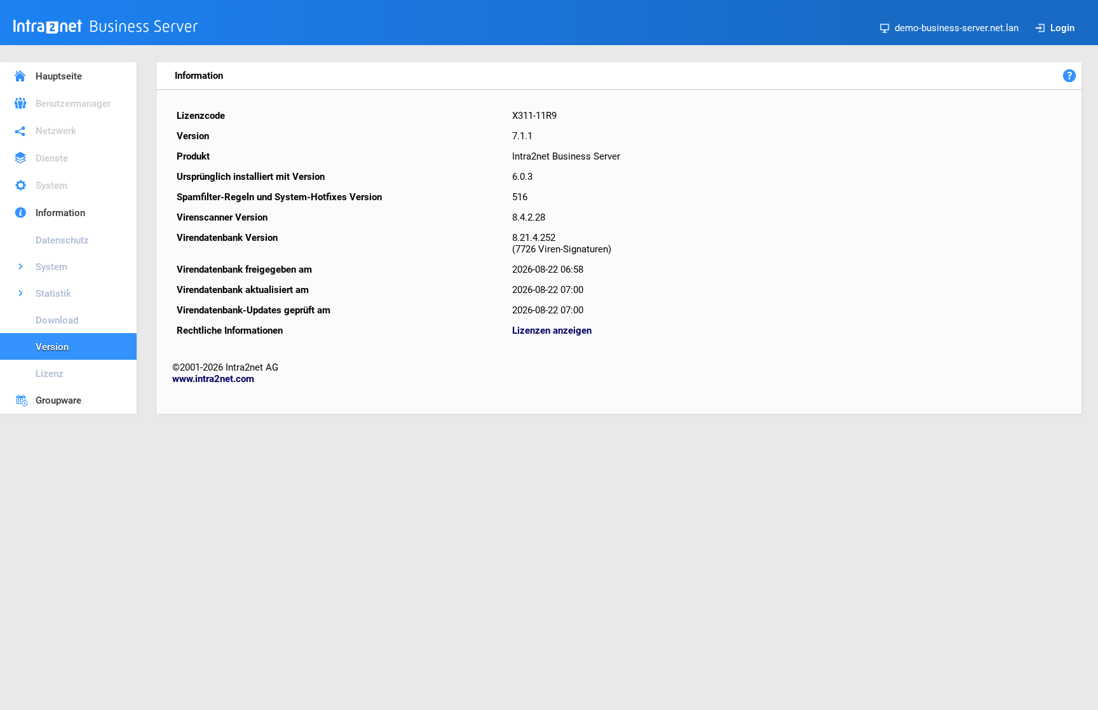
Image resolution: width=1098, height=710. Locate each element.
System (51, 185)
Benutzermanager (73, 103)
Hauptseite (59, 76)
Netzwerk (56, 131)
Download (57, 320)
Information (60, 213)
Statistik (53, 293)
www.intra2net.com (213, 379)
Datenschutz (62, 240)
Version (52, 347)
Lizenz (50, 373)
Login (1062, 28)
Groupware (58, 400)
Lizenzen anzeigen (552, 330)
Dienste (52, 158)
